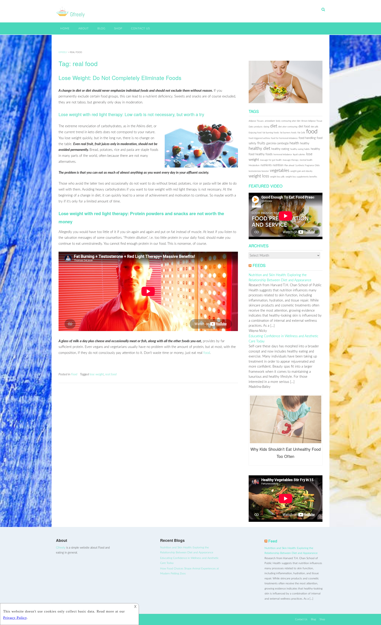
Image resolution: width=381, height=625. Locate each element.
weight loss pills (277, 177)
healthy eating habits (300, 149)
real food (110, 374)
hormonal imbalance (282, 154)
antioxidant (270, 121)
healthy (304, 143)
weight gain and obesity (301, 171)
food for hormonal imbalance (284, 138)
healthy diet (259, 148)
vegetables (279, 171)
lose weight (97, 374)
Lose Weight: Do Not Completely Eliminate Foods (120, 78)
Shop (118, 28)
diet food (304, 126)
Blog (101, 28)
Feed (272, 540)
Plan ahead (289, 165)
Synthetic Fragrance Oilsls (307, 165)
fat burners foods (288, 133)
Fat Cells (301, 133)
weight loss (259, 176)
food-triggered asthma (259, 138)
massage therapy (291, 160)
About (83, 28)
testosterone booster (259, 171)
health (294, 143)
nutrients (266, 165)
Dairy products (256, 127)
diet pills (314, 127)
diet (273, 126)
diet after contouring (287, 127)
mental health (306, 160)
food (206, 352)
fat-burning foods (271, 133)
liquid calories (299, 154)
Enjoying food (255, 133)
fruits (261, 143)
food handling (307, 138)
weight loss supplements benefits (301, 177)
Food (74, 374)
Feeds (259, 265)
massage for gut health (271, 160)
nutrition (278, 165)
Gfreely (60, 547)
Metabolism (254, 165)
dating (266, 127)
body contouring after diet (288, 121)
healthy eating (280, 148)
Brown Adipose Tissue (311, 121)
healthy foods (263, 154)
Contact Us (140, 28)
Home (65, 28)
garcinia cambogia (277, 143)
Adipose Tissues (256, 121)
